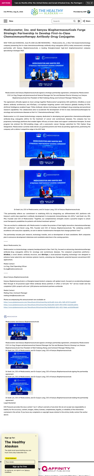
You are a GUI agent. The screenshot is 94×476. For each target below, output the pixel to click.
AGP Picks (6, 3)
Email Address (11, 458)
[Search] (74, 21)
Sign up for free (20, 466)
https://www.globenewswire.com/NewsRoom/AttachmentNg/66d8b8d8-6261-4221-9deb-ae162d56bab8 (41, 307)
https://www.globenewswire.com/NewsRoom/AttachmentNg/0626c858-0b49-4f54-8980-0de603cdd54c (41, 305)
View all (89, 3)
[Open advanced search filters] (79, 21)
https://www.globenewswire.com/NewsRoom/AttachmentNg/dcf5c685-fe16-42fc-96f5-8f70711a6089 (40, 302)
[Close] (36, 436)
